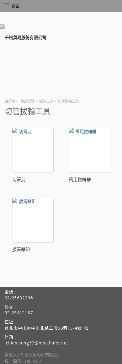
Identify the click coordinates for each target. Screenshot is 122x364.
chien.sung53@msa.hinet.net (37, 343)
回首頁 (9, 101)
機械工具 (46, 101)
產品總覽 (27, 101)
